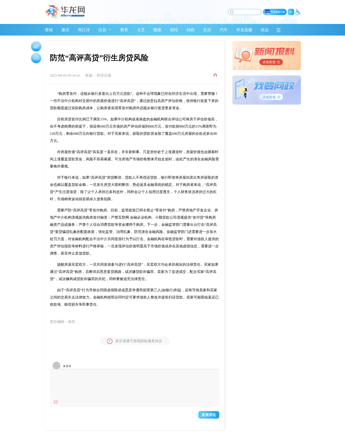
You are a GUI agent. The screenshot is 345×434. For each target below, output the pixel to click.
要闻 (49, 30)
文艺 (141, 30)
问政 (190, 30)
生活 (207, 30)
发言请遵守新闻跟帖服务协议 (138, 341)
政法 (265, 30)
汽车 (224, 30)
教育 (124, 30)
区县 (102, 30)
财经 (174, 30)
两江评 (84, 30)
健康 (157, 30)
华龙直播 (244, 30)
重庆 (65, 30)
